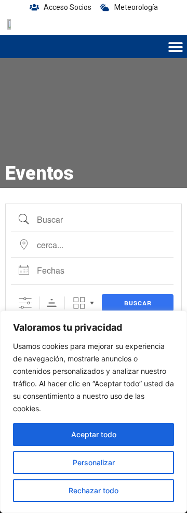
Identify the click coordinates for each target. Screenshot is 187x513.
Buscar (138, 303)
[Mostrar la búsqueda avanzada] (25, 302)
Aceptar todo (93, 434)
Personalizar (94, 462)
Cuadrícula (79, 302)
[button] (175, 46)
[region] (93, 411)
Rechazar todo (93, 490)
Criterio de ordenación (51, 302)
